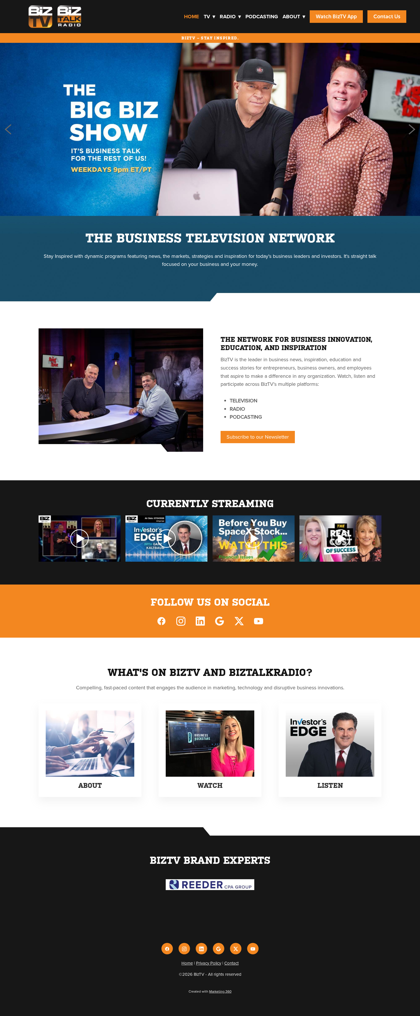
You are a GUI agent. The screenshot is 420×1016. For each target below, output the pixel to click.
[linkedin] (200, 621)
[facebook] (161, 621)
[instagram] (181, 621)
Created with (210, 991)
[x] (239, 621)
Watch (210, 786)
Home (191, 16)
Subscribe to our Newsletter (258, 436)
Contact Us (386, 16)
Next (412, 129)
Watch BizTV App (336, 16)
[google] (220, 621)
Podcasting (261, 16)
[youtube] (258, 621)
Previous (8, 129)
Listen (330, 786)
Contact (231, 963)
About (294, 16)
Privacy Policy (208, 963)
